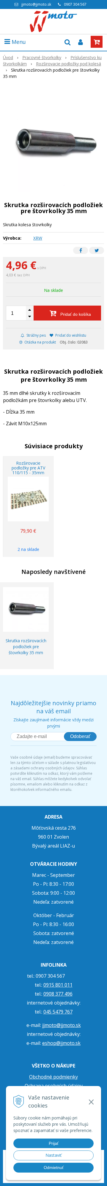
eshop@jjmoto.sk (61, 1043)
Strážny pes (36, 335)
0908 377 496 (58, 994)
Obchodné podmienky (53, 1076)
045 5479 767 (58, 1011)
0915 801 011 (58, 985)
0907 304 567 (75, 4)
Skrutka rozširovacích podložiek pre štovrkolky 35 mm (26, 646)
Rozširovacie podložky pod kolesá (68, 64)
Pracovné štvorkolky (41, 57)
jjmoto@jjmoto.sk (36, 4)
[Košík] (97, 42)
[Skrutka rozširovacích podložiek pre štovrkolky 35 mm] (53, 144)
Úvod (8, 57)
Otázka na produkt (39, 342)
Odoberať (80, 736)
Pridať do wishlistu (70, 335)
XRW (37, 238)
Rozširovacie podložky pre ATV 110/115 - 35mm (28, 467)
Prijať (54, 1143)
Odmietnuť (54, 1167)
